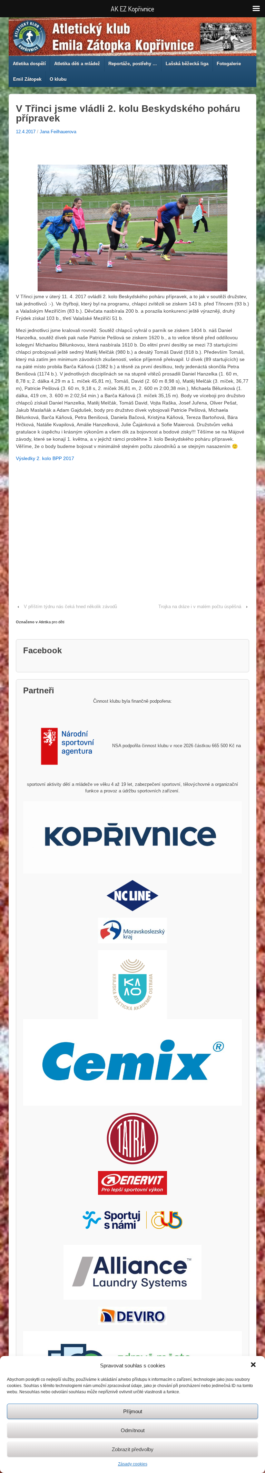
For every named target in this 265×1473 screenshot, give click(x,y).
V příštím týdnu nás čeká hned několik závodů (70, 606)
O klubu (58, 79)
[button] (254, 1365)
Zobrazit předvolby (133, 1449)
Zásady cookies (132, 1464)
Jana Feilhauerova (58, 131)
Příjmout (132, 1411)
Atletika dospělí (29, 63)
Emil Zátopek (27, 79)
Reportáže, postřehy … (132, 63)
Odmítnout (133, 1430)
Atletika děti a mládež (77, 63)
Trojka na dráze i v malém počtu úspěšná (199, 606)
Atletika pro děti (51, 622)
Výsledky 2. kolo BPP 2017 (45, 458)
